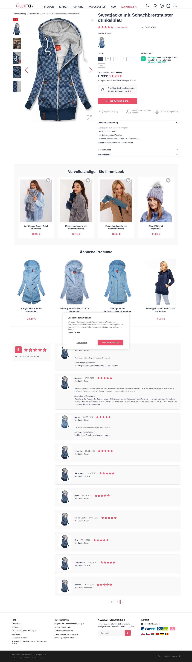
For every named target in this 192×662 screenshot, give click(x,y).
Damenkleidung (19, 14)
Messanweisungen (19, 638)
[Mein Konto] (162, 5)
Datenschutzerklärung (64, 631)
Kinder (63, 6)
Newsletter (16, 634)
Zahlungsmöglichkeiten (64, 638)
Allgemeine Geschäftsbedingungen (69, 624)
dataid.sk (176, 656)
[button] (54, 120)
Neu (113, 6)
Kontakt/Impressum (63, 627)
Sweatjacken (34, 14)
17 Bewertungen (121, 27)
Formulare (16, 624)
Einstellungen (82, 343)
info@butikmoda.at (152, 624)
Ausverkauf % (129, 6)
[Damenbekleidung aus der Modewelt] (24, 4)
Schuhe (78, 6)
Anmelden (128, 633)
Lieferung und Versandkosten (67, 634)
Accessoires (97, 6)
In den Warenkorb (119, 101)
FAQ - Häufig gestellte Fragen (24, 631)
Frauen (49, 6)
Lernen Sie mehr (74, 333)
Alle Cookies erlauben (110, 343)
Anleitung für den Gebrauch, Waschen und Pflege (29, 642)
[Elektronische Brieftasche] (169, 5)
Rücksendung (17, 627)
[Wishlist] (156, 5)
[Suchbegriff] (149, 6)
